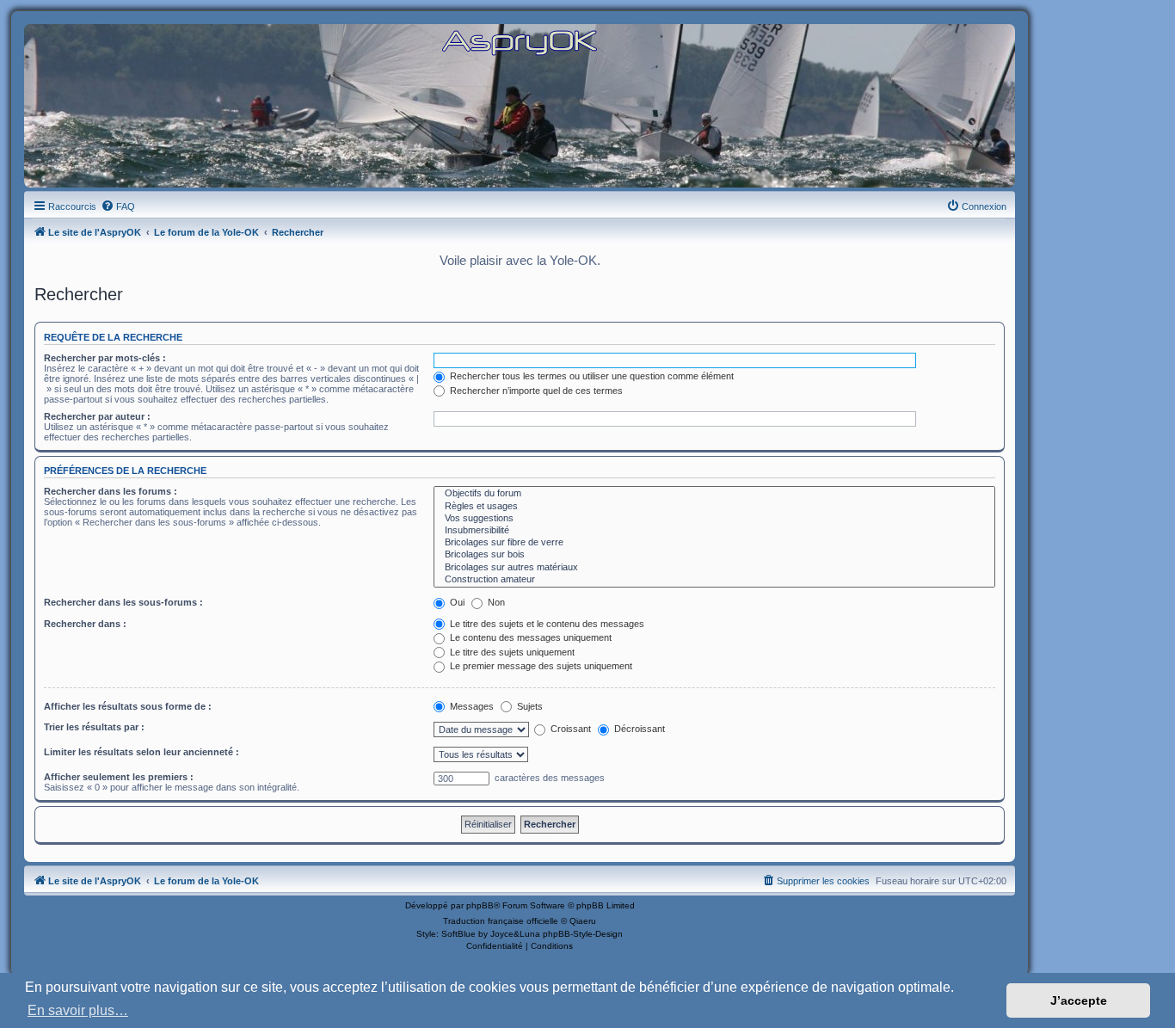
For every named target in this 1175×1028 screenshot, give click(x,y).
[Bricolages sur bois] (714, 555)
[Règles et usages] (714, 507)
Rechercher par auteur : (97, 416)
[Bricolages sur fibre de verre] (714, 543)
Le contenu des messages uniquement (529, 637)
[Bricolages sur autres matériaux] (714, 568)
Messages (470, 706)
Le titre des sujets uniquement (511, 652)
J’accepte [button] (1078, 1000)
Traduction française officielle (500, 921)
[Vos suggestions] (714, 519)
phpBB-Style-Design (583, 934)
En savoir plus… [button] (78, 1010)
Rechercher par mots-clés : (105, 358)
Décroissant (638, 728)
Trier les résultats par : (94, 727)
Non (495, 602)
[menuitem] (118, 206)
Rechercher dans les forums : (110, 491)
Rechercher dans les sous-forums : (123, 602)
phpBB (480, 905)
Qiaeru (582, 921)
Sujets (528, 706)
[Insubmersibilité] (714, 531)
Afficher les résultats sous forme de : (128, 706)
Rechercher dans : (85, 624)
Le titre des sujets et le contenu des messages (545, 624)
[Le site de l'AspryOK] (519, 41)
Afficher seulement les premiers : (119, 777)
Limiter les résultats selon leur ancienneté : (141, 752)
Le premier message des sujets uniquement (539, 666)
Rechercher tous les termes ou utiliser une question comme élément (590, 376)
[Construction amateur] (714, 580)
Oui (455, 602)
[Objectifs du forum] (714, 494)
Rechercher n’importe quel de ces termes (535, 390)
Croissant (569, 728)
